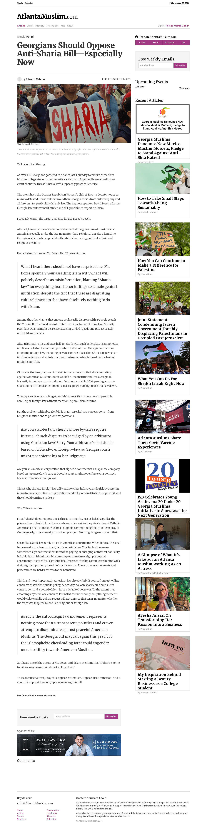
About (70, 26)
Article (142, 42)
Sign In (161, 26)
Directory (39, 26)
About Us (51, 816)
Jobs (62, 26)
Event (156, 42)
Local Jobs (52, 813)
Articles (21, 26)
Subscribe (51, 819)
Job (183, 42)
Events (30, 26)
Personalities (52, 26)
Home (20, 810)
